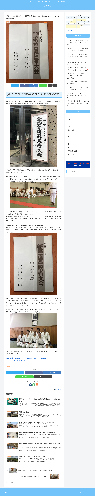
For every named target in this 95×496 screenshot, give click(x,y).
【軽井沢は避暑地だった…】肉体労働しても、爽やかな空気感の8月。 (77, 49)
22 (74, 25)
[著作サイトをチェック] (30, 384)
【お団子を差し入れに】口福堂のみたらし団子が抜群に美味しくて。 (77, 63)
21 (71, 25)
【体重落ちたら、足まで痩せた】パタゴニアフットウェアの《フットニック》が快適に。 (77, 76)
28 (71, 27)
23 (78, 25)
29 (74, 27)
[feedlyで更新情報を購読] (33, 384)
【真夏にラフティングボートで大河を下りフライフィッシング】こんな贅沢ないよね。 (77, 43)
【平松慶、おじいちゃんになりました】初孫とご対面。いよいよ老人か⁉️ (78, 69)
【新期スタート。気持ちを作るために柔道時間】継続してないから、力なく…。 (77, 95)
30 (78, 27)
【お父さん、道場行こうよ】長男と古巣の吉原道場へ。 (77, 82)
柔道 (8, 366)
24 (81, 25)
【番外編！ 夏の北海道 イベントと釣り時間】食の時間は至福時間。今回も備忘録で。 (78, 103)
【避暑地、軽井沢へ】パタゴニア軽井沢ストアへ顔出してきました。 (77, 88)
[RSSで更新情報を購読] (37, 384)
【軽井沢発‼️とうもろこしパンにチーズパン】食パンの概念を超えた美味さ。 (78, 56)
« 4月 (67, 30)
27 (68, 27)
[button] (52, 85)
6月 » (71, 30)
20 (68, 25)
